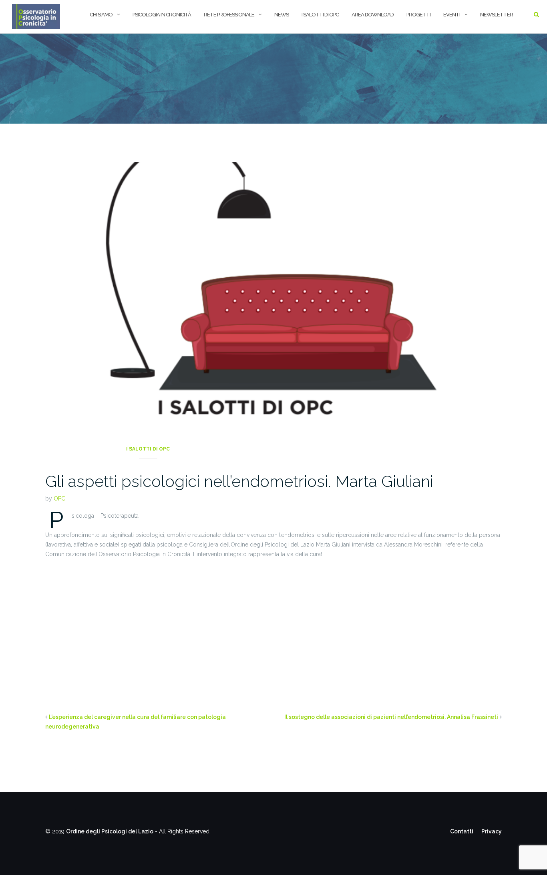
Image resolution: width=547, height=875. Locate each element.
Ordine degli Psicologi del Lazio (109, 831)
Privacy (491, 831)
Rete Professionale (229, 15)
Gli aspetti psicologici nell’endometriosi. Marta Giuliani (239, 481)
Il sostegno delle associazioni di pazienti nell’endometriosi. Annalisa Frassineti (391, 717)
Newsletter (496, 15)
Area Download (373, 15)
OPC (59, 498)
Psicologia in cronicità (162, 15)
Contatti (461, 831)
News (281, 15)
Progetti (418, 15)
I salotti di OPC (320, 15)
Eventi (451, 15)
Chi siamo (101, 15)
